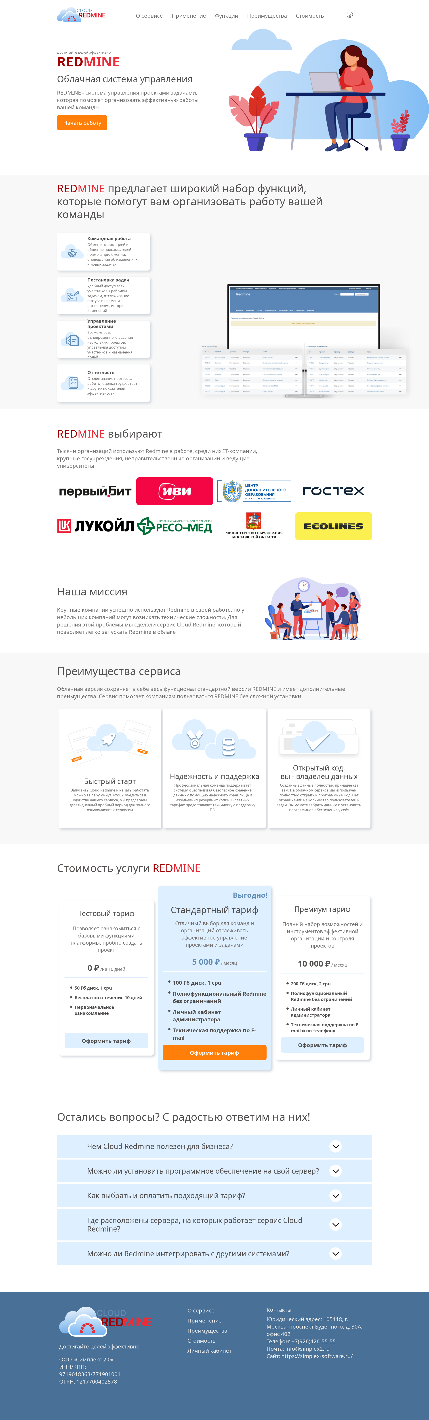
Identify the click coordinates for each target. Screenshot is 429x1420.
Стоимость (310, 15)
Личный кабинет (209, 1350)
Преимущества (267, 15)
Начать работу (82, 122)
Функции (226, 15)
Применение (189, 15)
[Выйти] (354, 15)
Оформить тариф (106, 1040)
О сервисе (149, 15)
